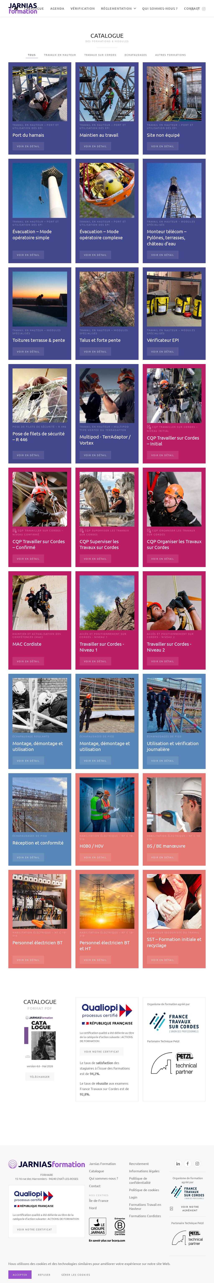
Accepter (20, 1274)
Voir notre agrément (190, 1208)
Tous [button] (32, 54)
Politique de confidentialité (140, 1180)
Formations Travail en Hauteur (145, 1206)
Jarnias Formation (102, 1163)
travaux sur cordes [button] (100, 54)
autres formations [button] (170, 54)
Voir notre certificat (101, 1051)
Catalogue (34, 8)
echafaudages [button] (136, 54)
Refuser (44, 1274)
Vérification (83, 8)
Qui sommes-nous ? (160, 8)
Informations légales (144, 1171)
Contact (192, 8)
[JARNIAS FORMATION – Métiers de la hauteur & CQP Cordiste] (16, 8)
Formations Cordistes (145, 1216)
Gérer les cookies (75, 1274)
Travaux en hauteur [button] (60, 54)
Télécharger (40, 1076)
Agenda (57, 8)
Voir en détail (28, 146)
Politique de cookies (144, 1190)
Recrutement (139, 1163)
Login (133, 1197)
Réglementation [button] (116, 8)
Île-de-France (98, 1200)
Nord (93, 1208)
